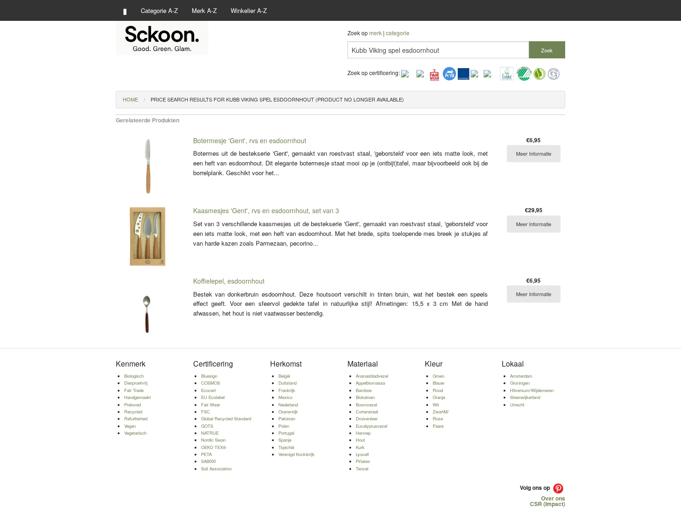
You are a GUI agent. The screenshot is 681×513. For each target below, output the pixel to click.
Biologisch (134, 376)
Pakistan (286, 418)
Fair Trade (134, 390)
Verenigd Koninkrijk (296, 454)
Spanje (284, 440)
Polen (283, 426)
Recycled (133, 411)
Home (130, 99)
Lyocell (362, 454)
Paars (438, 426)
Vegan (130, 426)
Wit (436, 404)
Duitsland (287, 383)
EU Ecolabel (213, 397)
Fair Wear (210, 404)
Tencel (362, 468)
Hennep (363, 433)
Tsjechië (286, 447)
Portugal (286, 433)
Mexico (285, 397)
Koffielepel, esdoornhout (229, 280)
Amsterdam (521, 376)
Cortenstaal (367, 411)
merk (375, 33)
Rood (438, 390)
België (284, 376)
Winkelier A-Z (249, 10)
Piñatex (363, 461)
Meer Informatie (533, 153)
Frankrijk (286, 390)
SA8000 (208, 461)
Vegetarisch (135, 433)
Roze (438, 418)
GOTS (207, 426)
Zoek (547, 50)
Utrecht (517, 404)
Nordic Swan (213, 440)
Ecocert (208, 390)
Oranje (439, 397)
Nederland (288, 404)
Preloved (132, 404)
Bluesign (209, 376)
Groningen (520, 383)
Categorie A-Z (159, 10)
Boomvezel (366, 404)
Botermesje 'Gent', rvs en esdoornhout (249, 140)
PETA (206, 454)
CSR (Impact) (547, 504)
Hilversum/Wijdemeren (532, 390)
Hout (360, 440)
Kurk (360, 447)
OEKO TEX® (213, 447)
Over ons (553, 498)
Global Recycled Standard (226, 418)
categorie (398, 33)
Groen (438, 376)
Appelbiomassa (370, 383)
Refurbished (135, 418)
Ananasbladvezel (372, 376)
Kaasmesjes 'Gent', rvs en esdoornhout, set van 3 (266, 210)
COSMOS (210, 383)
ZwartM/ (441, 411)
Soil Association (216, 468)
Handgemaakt (137, 397)
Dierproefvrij (135, 383)
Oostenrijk (288, 411)
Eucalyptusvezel (371, 426)
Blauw (438, 383)
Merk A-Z (204, 10)
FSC (205, 411)
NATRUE (210, 433)
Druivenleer (367, 418)
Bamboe (364, 390)
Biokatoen (365, 397)
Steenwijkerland (525, 397)
